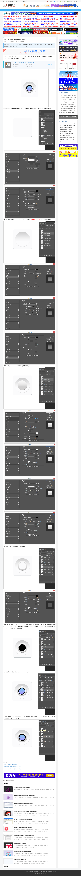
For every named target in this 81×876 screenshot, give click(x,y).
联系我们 (36, 871)
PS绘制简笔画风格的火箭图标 (66, 129)
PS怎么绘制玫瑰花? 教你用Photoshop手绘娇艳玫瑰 (70, 127)
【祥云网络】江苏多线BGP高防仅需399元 (68, 23)
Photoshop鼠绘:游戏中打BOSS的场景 (67, 137)
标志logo (38, 9)
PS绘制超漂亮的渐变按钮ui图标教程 (22, 787)
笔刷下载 (70, 66)
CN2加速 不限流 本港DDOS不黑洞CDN (30, 16)
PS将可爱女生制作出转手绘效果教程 (68, 99)
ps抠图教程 (70, 68)
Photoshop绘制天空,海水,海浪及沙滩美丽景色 (70, 102)
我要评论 (22, 41)
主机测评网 (18, 1)
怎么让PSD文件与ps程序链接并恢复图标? (23, 819)
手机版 (56, 1)
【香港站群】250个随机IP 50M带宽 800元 (31, 21)
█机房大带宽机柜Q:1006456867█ (67, 18)
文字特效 (32, 9)
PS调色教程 (65, 68)
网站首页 (6, 9)
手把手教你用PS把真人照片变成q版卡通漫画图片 (70, 95)
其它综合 (74, 68)
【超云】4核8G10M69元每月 (28, 24)
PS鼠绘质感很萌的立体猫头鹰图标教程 (22, 851)
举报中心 (63, 1)
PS (13, 780)
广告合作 (31, 871)
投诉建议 (50, 871)
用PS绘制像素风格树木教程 (65, 131)
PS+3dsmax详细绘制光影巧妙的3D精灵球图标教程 (25, 811)
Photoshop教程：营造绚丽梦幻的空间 (67, 125)
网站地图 (45, 871)
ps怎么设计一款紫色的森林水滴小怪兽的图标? (24, 795)
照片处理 (26, 9)
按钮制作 (45, 9)
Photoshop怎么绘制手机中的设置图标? (12, 766)
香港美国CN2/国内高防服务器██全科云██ (12, 26)
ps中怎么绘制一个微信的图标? (10, 764)
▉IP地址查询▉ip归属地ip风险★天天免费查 (31, 19)
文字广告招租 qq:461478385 (47, 16)
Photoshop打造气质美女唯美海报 (66, 133)
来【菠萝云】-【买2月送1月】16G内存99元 (12, 18)
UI (8, 780)
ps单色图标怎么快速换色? (20, 843)
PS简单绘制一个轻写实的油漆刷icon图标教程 (24, 835)
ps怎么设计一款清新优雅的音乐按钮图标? (23, 803)
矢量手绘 (58, 9)
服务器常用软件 (11, 1)
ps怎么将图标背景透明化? (20, 859)
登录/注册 (51, 1)
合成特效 (51, 9)
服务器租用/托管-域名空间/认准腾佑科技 (68, 24)
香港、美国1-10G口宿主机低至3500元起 (49, 21)
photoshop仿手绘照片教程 (65, 135)
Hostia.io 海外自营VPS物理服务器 (48, 18)
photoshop (12, 9)
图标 (10, 780)
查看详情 (50, 64)
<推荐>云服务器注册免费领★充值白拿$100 (12, 16)
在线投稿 (54, 871)
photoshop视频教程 (61, 68)
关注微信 (70, 1)
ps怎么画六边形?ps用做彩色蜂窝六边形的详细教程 (71, 112)
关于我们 (26, 871)
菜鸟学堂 (5, 1)
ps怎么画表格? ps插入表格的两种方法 (68, 97)
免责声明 (40, 871)
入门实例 (19, 9)
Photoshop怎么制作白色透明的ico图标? (12, 769)
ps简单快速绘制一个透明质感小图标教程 (23, 827)
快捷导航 (76, 1)
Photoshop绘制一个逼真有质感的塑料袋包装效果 (70, 108)
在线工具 (24, 1)
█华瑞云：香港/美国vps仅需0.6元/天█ (48, 24)
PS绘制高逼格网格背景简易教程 (67, 104)
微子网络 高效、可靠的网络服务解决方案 (49, 23)
